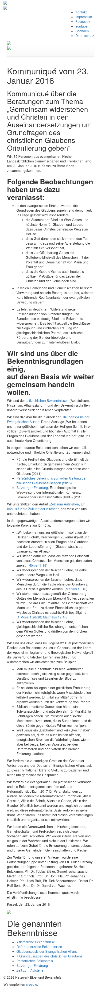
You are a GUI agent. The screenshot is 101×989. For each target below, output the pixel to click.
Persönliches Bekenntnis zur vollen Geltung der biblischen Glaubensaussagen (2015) (51, 480)
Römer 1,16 (37, 565)
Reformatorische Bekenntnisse (39, 946)
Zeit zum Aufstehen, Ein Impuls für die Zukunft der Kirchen (46, 506)
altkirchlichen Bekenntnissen (48, 400)
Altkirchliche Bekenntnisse (35, 942)
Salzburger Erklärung (32, 487)
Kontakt (81, 12)
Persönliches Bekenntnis (34, 960)
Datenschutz (84, 35)
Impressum (83, 16)
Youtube (81, 26)
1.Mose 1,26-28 (29, 617)
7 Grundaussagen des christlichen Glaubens (49, 956)
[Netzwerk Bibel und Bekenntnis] (9, 42)
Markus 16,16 (76, 588)
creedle (31, 984)
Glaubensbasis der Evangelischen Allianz (47, 951)
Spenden (82, 30)
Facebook (82, 21)
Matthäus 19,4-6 (55, 617)
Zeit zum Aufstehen (30, 970)
